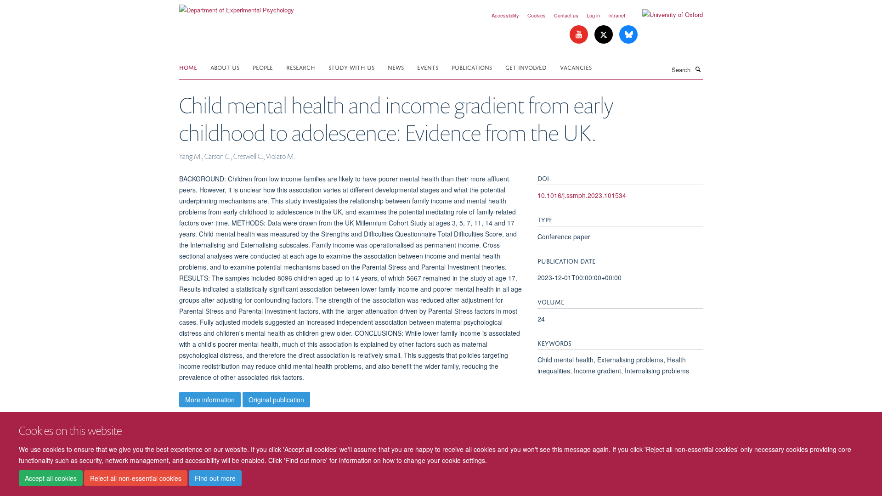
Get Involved (526, 66)
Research (300, 66)
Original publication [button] (276, 399)
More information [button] (210, 399)
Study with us (351, 66)
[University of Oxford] (665, 14)
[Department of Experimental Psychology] (236, 6)
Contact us (566, 15)
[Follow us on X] (604, 34)
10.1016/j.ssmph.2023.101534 (581, 195)
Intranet (616, 15)
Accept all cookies (51, 478)
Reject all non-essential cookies (135, 478)
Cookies (536, 15)
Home (188, 66)
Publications (472, 66)
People (263, 66)
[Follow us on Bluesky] (628, 34)
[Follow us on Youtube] (580, 34)
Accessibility (505, 15)
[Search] (698, 69)
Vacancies (576, 66)
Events (427, 66)
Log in (593, 15)
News (396, 66)
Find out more (215, 478)
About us (224, 66)
